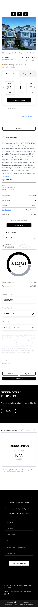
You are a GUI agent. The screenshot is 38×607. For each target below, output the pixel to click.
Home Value (11, 513)
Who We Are (20, 513)
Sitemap (31, 604)
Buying (18, 509)
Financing (30, 509)
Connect (28, 513)
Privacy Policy (8, 604)
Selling (24, 509)
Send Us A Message (19, 563)
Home (6, 509)
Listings (12, 509)
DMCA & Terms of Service (22, 604)
